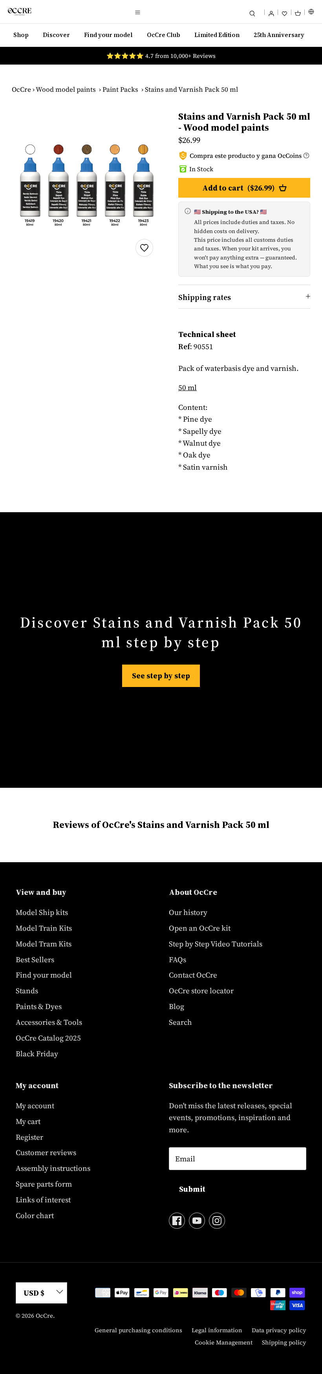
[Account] (271, 12)
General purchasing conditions (138, 1330)
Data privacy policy (279, 1330)
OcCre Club (163, 35)
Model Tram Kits (43, 944)
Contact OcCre (193, 975)
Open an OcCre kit (200, 928)
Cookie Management (223, 1342)
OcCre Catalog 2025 (48, 1038)
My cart (28, 1121)
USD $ (34, 1293)
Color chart (35, 1215)
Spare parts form (44, 1184)
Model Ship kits (42, 912)
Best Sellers (35, 959)
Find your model (108, 35)
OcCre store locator (201, 990)
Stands (27, 990)
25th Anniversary (279, 35)
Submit (192, 1189)
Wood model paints (66, 89)
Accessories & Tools (49, 1022)
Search (180, 1022)
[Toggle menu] (137, 11)
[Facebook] (177, 1221)
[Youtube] (197, 1221)
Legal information (217, 1330)
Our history (188, 912)
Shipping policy (284, 1342)
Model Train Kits (44, 928)
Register (29, 1137)
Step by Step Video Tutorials (215, 944)
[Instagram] (217, 1221)
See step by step (161, 675)
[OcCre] (19, 11)
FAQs (177, 959)
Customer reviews (46, 1152)
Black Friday (37, 1053)
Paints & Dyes (39, 1006)
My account (35, 1105)
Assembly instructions (53, 1168)
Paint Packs (120, 89)
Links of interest (43, 1199)
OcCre (21, 89)
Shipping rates (204, 297)
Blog (176, 1006)
